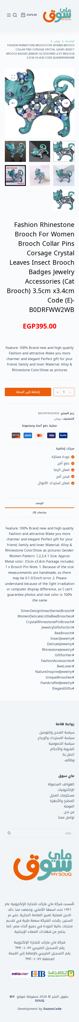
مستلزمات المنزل (62, 795)
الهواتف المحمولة (61, 784)
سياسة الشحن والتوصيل (56, 732)
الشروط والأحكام (62, 749)
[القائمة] (9, 15)
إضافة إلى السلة (28, 392)
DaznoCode (52, 1009)
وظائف (69, 760)
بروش (57, 418)
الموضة (69, 806)
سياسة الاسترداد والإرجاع (56, 738)
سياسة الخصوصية (61, 743)
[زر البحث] (9, 833)
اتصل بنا (68, 754)
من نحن (69, 812)
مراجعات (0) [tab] (39, 512)
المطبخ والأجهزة (62, 801)
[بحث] (15, 15)
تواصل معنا (66, 817)
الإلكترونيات (66, 789)
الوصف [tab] (39, 503)
